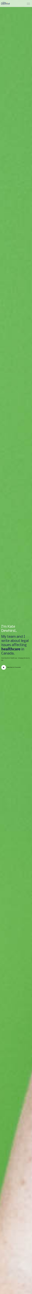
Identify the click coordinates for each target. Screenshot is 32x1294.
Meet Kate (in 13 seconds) (14, 667)
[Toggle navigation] (28, 4)
